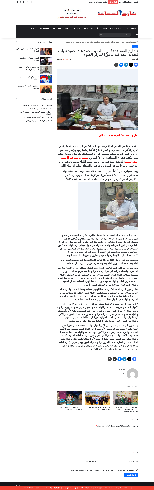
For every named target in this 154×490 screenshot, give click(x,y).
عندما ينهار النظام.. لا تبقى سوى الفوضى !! (36, 121)
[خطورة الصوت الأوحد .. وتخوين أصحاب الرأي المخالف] (46, 70)
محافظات (104, 28)
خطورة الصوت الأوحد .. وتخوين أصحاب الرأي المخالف (89, 2)
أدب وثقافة (94, 28)
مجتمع (128, 42)
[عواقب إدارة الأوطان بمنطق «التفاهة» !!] (46, 79)
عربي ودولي (76, 28)
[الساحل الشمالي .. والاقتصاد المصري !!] (46, 61)
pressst (134, 59)
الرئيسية (134, 28)
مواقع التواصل (44, 28)
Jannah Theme (28, 488)
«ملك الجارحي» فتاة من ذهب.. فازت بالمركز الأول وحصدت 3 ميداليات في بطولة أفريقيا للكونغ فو (127, 409)
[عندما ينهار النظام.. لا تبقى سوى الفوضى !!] (46, 89)
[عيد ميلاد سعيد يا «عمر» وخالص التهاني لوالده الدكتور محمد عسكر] (69, 398)
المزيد (34, 28)
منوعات (66, 28)
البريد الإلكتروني (132, 461)
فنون (53, 28)
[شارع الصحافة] (91, 14)
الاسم (135, 452)
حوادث (85, 28)
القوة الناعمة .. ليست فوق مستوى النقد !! (36, 105)
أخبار (126, 28)
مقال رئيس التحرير (116, 28)
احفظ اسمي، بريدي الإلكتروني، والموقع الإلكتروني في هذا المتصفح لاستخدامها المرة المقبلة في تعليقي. (103, 470)
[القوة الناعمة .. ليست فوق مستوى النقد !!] (46, 51)
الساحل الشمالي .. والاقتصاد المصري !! (37, 109)
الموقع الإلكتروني (90, 461)
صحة (59, 28)
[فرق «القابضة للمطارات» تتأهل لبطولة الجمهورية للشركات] (97, 398)
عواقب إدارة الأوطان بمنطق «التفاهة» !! (37, 117)
